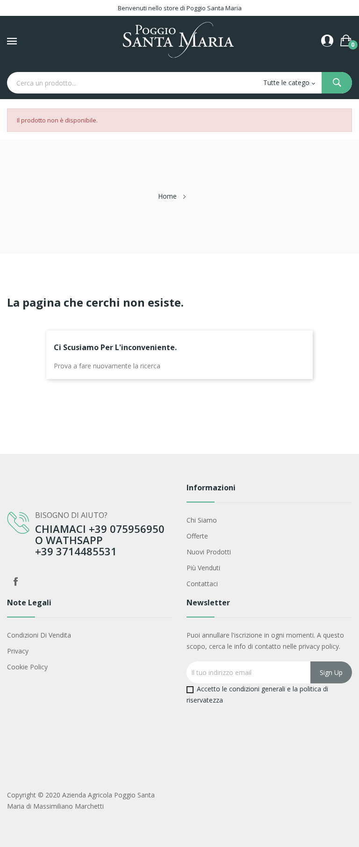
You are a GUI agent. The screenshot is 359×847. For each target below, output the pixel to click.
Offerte (197, 535)
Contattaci (202, 583)
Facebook (15, 581)
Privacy (18, 650)
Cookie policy (27, 666)
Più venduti (203, 567)
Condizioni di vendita (39, 635)
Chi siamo (202, 520)
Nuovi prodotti (209, 551)
